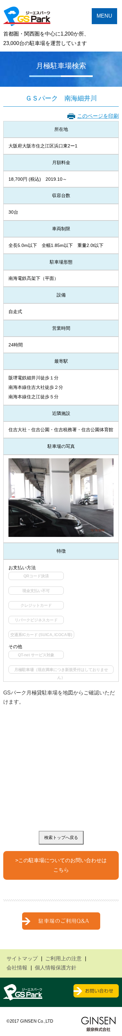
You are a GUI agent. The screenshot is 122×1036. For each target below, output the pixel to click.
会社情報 (17, 967)
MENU (104, 16)
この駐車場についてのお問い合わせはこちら (62, 865)
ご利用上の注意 (63, 958)
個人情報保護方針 (55, 967)
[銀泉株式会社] (98, 1024)
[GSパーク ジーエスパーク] (26, 21)
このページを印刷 (98, 116)
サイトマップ (22, 958)
